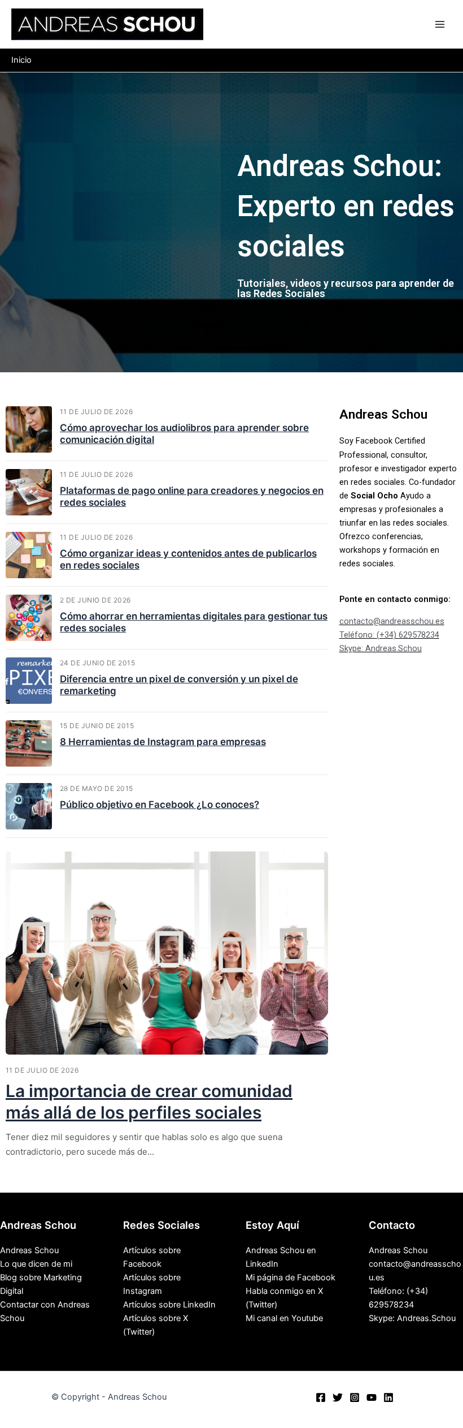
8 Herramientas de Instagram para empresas (163, 741)
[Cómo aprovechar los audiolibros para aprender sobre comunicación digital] (29, 429)
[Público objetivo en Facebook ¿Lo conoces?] (29, 806)
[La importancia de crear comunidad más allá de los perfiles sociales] (167, 953)
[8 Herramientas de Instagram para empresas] (29, 743)
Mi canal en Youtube (284, 1318)
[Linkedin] (388, 1397)
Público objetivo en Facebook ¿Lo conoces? (159, 804)
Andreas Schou (29, 1250)
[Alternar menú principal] (440, 24)
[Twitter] (338, 1397)
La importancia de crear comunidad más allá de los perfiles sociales (149, 1101)
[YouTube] (371, 1397)
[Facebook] (321, 1397)
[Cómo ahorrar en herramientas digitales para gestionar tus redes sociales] (29, 618)
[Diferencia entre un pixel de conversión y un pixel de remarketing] (29, 680)
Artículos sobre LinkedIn (169, 1305)
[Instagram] (355, 1397)
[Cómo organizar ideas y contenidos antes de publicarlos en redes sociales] (29, 555)
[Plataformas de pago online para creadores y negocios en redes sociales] (29, 492)
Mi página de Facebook (290, 1277)
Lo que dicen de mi (36, 1264)
